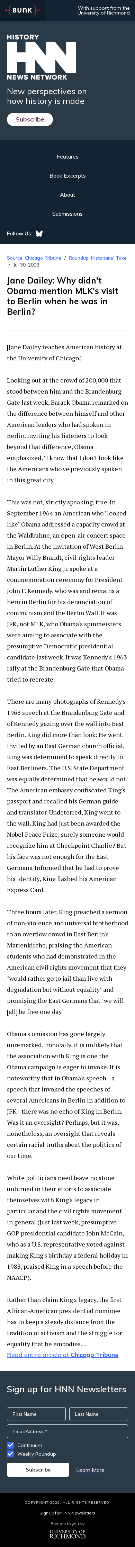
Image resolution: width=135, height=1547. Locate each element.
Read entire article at (62, 1355)
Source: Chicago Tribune (35, 258)
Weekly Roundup (36, 1454)
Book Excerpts (68, 175)
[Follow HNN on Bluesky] (39, 233)
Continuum (29, 1445)
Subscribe (30, 119)
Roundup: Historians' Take (98, 258)
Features (68, 156)
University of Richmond (104, 13)
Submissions (67, 213)
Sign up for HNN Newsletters (67, 1512)
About (67, 194)
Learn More (90, 1469)
